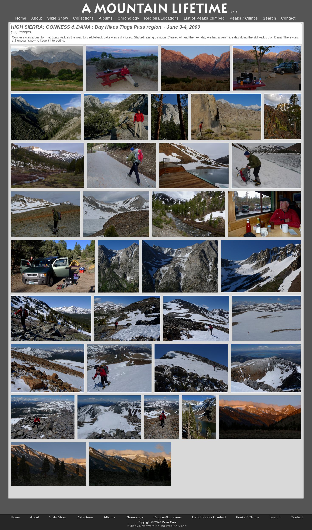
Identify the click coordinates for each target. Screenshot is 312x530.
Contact (288, 18)
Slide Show (57, 18)
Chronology (128, 18)
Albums (106, 18)
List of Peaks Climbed (204, 18)
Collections (83, 18)
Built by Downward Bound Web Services (156, 525)
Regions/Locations (161, 18)
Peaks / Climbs (244, 18)
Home (20, 18)
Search (269, 18)
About (36, 18)
